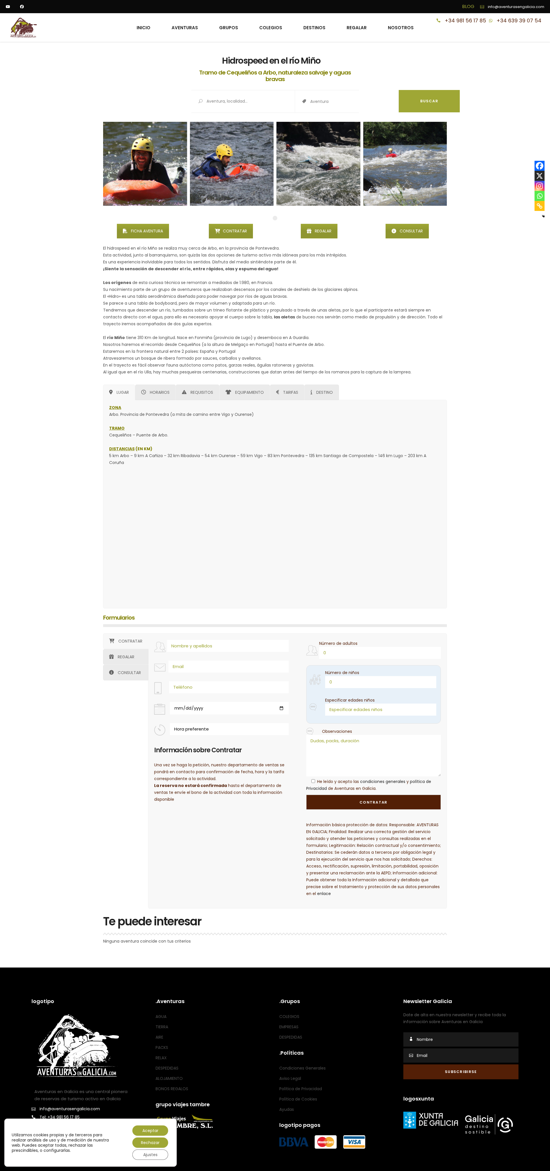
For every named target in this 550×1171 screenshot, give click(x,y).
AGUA (161, 1016)
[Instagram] (540, 186)
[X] (540, 176)
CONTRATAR (235, 231)
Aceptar (150, 1130)
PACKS (162, 1047)
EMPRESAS (288, 1027)
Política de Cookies (298, 1099)
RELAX (161, 1058)
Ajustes (150, 1155)
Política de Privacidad (300, 1089)
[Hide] (543, 216)
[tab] (119, 392)
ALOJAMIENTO (169, 1078)
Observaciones (337, 731)
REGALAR (323, 231)
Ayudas (286, 1109)
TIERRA (162, 1027)
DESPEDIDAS (167, 1068)
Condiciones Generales (302, 1068)
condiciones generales (382, 781)
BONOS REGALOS (172, 1089)
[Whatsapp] (540, 196)
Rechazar (150, 1142)
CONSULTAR (411, 231)
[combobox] (354, 102)
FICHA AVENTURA (147, 231)
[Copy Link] (540, 206)
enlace (324, 893)
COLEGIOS (289, 1016)
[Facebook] (540, 166)
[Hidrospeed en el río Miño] (145, 164)
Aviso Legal (290, 1078)
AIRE (159, 1037)
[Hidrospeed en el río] (318, 164)
